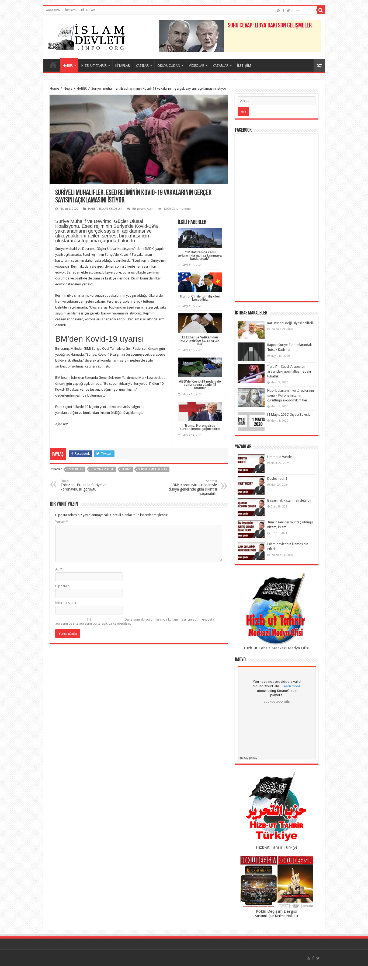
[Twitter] (288, 10)
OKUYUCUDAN (168, 66)
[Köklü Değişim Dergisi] (276, 882)
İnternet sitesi (65, 603)
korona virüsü (102, 469)
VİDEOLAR (196, 66)
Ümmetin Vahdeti (280, 457)
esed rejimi (75, 469)
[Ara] (321, 10)
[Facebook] (283, 10)
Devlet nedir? (277, 479)
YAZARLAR (220, 66)
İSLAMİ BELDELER (110, 209)
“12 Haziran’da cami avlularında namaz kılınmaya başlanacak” (200, 255)
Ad (58, 569)
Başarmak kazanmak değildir (289, 500)
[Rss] (279, 10)
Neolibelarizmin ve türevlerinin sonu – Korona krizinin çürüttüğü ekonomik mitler (290, 395)
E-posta (62, 586)
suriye (126, 469)
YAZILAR (142, 66)
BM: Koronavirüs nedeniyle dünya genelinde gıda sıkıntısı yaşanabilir (193, 487)
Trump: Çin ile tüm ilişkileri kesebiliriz (200, 298)
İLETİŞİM (244, 66)
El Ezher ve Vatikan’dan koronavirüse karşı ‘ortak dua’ (199, 340)
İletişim (70, 10)
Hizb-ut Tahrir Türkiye (276, 847)
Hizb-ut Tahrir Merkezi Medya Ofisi (276, 648)
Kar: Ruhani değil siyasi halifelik (290, 323)
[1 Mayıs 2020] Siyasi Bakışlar (289, 414)
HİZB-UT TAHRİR (94, 66)
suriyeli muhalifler (153, 469)
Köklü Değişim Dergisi (276, 911)
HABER (68, 66)
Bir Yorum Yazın (143, 209)
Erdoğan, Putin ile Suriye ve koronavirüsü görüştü (83, 485)
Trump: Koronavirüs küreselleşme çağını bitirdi (200, 427)
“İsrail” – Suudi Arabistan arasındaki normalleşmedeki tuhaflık (289, 371)
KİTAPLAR (88, 10)
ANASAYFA (53, 65)
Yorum (61, 522)
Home (54, 88)
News (68, 88)
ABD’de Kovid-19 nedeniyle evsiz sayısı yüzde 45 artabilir (200, 385)
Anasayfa (53, 10)
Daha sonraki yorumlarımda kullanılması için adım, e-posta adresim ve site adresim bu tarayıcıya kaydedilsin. (134, 621)
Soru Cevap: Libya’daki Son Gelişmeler (270, 25)
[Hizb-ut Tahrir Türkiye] (276, 808)
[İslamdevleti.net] (86, 35)
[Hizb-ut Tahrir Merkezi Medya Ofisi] (276, 609)
